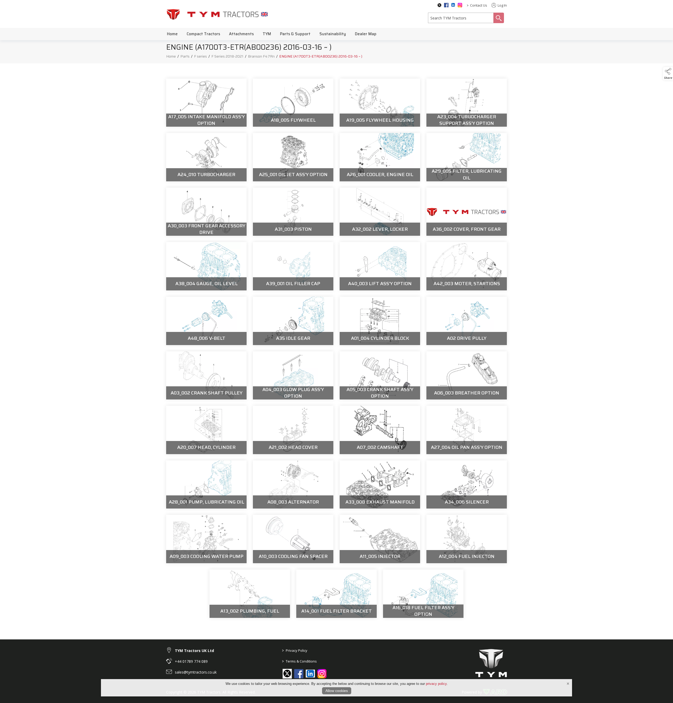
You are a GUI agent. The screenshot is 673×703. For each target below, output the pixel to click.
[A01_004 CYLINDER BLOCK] (380, 321)
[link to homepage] (217, 14)
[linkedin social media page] (453, 5)
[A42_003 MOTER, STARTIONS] (466, 266)
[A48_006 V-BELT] (206, 321)
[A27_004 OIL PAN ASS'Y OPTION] (466, 430)
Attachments (241, 34)
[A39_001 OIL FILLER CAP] (293, 266)
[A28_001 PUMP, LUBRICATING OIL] (206, 484)
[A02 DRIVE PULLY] (466, 321)
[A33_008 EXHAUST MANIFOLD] (380, 484)
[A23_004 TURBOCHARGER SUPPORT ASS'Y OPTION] (466, 103)
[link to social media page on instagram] (322, 673)
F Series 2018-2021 (227, 56)
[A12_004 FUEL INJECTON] (466, 539)
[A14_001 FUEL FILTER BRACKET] (336, 593)
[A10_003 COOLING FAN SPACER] (293, 539)
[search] (461, 18)
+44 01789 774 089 (191, 661)
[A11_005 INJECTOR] (380, 539)
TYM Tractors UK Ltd (194, 650)
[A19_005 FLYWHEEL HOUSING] (380, 103)
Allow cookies (336, 691)
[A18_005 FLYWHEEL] (293, 103)
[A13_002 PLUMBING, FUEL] (250, 593)
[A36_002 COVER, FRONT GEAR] (466, 212)
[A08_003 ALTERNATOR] (293, 484)
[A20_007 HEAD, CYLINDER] (206, 430)
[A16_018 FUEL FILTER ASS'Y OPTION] (423, 593)
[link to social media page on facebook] (298, 673)
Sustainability (332, 34)
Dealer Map (365, 34)
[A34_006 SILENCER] (466, 484)
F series (200, 56)
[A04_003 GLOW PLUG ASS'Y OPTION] (293, 375)
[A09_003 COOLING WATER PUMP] (206, 539)
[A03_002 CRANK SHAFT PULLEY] (206, 375)
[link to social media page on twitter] (287, 673)
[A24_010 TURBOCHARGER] (206, 157)
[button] (668, 73)
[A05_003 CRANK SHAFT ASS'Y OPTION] (380, 375)
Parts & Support (295, 34)
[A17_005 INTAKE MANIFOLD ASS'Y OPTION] (206, 103)
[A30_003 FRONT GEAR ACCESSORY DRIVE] (206, 212)
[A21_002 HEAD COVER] (293, 430)
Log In (502, 5)
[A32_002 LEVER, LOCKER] (380, 212)
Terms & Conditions (299, 661)
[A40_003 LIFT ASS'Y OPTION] (380, 266)
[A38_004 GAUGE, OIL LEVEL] (206, 266)
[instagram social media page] (460, 5)
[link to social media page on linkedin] (310, 674)
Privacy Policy (294, 650)
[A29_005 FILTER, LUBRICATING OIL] (466, 157)
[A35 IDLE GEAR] (293, 321)
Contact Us (478, 5)
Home (172, 34)
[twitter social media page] (439, 5)
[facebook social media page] (446, 5)
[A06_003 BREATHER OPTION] (466, 375)
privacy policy (436, 684)
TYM (267, 34)
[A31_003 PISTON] (293, 212)
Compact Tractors (203, 34)
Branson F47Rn (261, 56)
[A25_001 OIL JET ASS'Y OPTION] (293, 157)
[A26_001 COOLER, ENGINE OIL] (380, 157)
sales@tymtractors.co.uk (196, 672)
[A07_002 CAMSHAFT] (380, 430)
